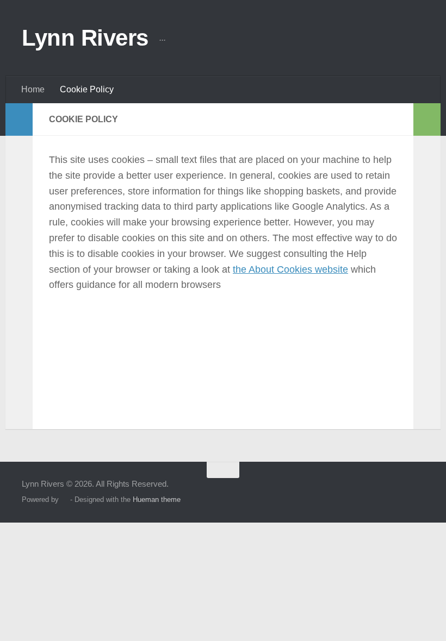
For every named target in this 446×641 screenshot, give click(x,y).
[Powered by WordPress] (64, 499)
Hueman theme (157, 499)
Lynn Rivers (85, 38)
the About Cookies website (290, 269)
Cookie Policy (87, 89)
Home (33, 89)
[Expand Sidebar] (19, 119)
